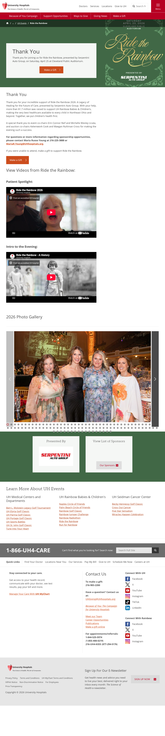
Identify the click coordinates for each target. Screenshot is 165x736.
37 (135, 424)
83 (146, 428)
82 (142, 428)
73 (110, 428)
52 (36, 428)
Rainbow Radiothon (69, 517)
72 (107, 428)
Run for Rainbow (68, 524)
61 (68, 428)
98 (93, 431)
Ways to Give (81, 15)
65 (82, 428)
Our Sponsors (107, 465)
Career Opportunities (97, 619)
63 (75, 428)
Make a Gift (119, 15)
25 (93, 424)
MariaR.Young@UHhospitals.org (24, 143)
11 (43, 424)
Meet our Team (94, 616)
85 (153, 428)
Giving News (100, 15)
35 (128, 424)
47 (18, 428)
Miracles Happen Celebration (127, 514)
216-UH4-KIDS (93, 644)
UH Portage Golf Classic (19, 518)
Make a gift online (95, 626)
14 (54, 424)
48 (22, 428)
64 (78, 428)
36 (132, 424)
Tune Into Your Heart (17, 528)
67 (89, 428)
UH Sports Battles (15, 521)
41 (149, 424)
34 (125, 424)
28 (103, 424)
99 (96, 431)
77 (125, 428)
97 (89, 431)
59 (61, 428)
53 (40, 428)
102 (107, 431)
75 (118, 428)
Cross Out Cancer (121, 507)
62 (71, 428)
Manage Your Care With (29, 593)
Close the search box (149, 6)
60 (64, 428)
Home (7, 23)
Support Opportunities (55, 15)
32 (118, 424)
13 (50, 424)
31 (114, 424)
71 (103, 428)
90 (64, 431)
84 (149, 428)
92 (71, 431)
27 (100, 424)
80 (135, 428)
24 (89, 424)
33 (121, 424)
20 (75, 424)
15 (57, 424)
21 (78, 424)
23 (86, 424)
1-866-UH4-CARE (28, 550)
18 (68, 424)
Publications (92, 623)
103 (110, 431)
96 (86, 431)
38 (139, 424)
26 (96, 424)
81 (139, 428)
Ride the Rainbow (68, 521)
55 (47, 428)
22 (82, 424)
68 (93, 428)
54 (43, 428)
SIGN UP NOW (142, 679)
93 (75, 431)
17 (64, 424)
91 (68, 431)
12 (47, 424)
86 (156, 428)
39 (142, 424)
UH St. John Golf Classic (19, 525)
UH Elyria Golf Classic (17, 511)
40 (146, 424)
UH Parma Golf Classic (18, 514)
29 (107, 424)
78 (128, 428)
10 (40, 424)
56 (50, 428)
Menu (158, 9)
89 (61, 431)
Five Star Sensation (122, 510)
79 (132, 428)
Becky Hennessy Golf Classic (127, 504)
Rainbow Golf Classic (70, 510)
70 (100, 428)
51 (32, 428)
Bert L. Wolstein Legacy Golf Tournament (28, 507)
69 (96, 428)
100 (100, 431)
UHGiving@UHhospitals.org (100, 599)
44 (8, 428)
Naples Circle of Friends (72, 504)
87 (54, 431)
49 (25, 428)
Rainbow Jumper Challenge (73, 514)
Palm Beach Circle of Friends (74, 507)
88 (57, 431)
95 (82, 431)
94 (78, 431)
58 (57, 428)
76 (121, 428)
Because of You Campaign (23, 15)
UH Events (22, 23)
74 (114, 428)
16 (61, 424)
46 (15, 428)
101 (103, 431)
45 (11, 428)
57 (54, 428)
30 (110, 424)
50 (29, 428)
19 (71, 424)
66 (86, 428)
